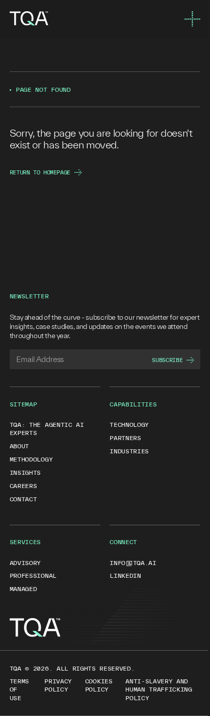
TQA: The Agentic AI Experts (47, 428)
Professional (33, 575)
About (19, 446)
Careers (23, 485)
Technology (129, 424)
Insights (25, 472)
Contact (23, 499)
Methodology (31, 459)
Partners (125, 437)
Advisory (25, 562)
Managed (23, 588)
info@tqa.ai (133, 562)
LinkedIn (125, 575)
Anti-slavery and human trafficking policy (158, 689)
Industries (129, 451)
